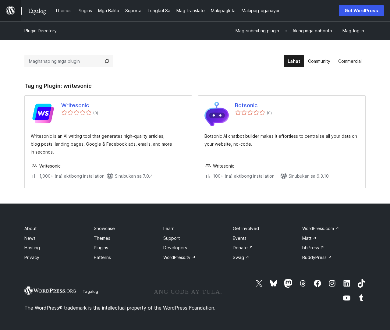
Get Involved (246, 228)
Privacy (31, 257)
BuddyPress (317, 257)
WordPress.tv (179, 257)
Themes (102, 238)
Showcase (104, 228)
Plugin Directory (40, 30)
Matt (309, 238)
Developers (175, 247)
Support (171, 238)
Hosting (32, 247)
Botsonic (246, 105)
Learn (169, 228)
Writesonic (75, 105)
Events (239, 238)
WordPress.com (320, 228)
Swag (241, 257)
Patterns (102, 257)
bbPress (313, 247)
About (30, 228)
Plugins (101, 247)
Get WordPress (361, 10)
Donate (243, 247)
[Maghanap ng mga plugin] (107, 61)
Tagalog (90, 291)
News (30, 238)
